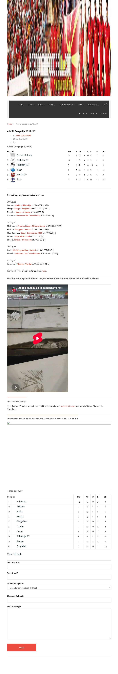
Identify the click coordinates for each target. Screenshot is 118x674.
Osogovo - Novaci (23, 229)
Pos (9, 151)
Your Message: (14, 606)
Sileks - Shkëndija (23, 205)
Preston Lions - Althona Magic (31, 225)
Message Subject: (15, 595)
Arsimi (20, 531)
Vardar (20, 526)
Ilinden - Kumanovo (23, 239)
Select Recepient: (15, 583)
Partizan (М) (23, 165)
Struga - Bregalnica (23, 208)
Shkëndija (21, 501)
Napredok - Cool (22, 236)
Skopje (20, 541)
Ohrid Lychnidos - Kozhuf (24, 250)
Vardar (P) (22, 174)
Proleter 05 (22, 160)
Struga (20, 516)
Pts (69, 151)
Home (9, 123)
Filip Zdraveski (23, 135)
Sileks (20, 511)
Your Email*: (12, 572)
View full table (14, 554)
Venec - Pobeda (23, 212)
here (44, 270)
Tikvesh (21, 506)
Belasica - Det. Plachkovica (27, 253)
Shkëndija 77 (23, 536)
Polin (19, 179)
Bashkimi (21, 546)
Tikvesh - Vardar (24, 263)
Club (13, 151)
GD (103, 151)
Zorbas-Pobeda (24, 155)
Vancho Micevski (68, 406)
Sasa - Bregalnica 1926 (31, 232)
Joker (19, 170)
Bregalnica (22, 521)
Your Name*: (13, 562)
